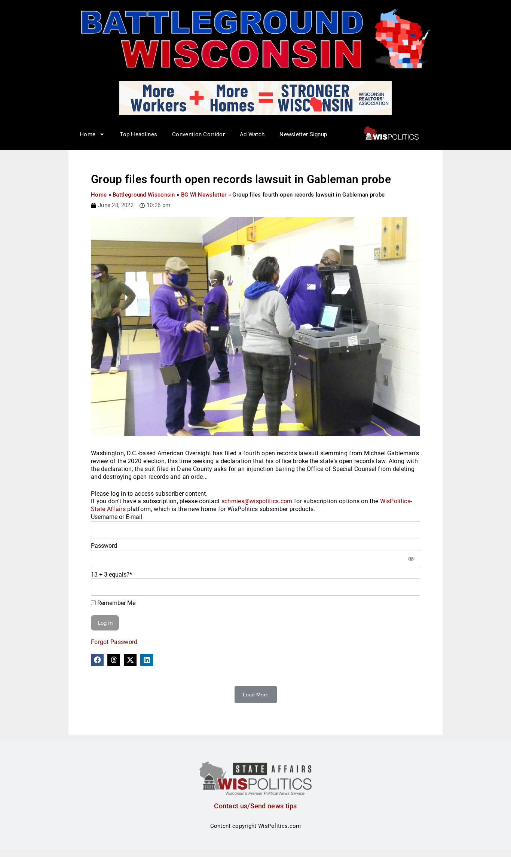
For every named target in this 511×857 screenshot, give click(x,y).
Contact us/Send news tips (255, 806)
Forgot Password (114, 641)
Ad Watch (252, 134)
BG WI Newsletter (204, 194)
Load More (256, 695)
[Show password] (410, 558)
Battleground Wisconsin (144, 194)
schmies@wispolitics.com (257, 501)
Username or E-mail (116, 516)
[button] (97, 660)
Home (99, 194)
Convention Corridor (198, 134)
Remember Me (115, 603)
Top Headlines (138, 134)
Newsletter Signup (303, 134)
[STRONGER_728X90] (255, 97)
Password (104, 545)
